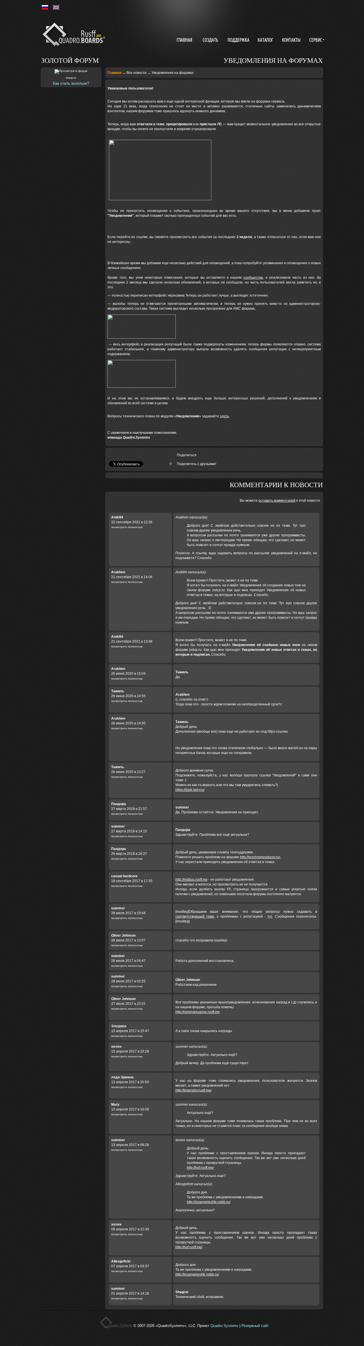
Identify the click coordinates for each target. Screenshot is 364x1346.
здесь (224, 416)
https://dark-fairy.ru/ (189, 790)
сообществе (253, 278)
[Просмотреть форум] (71, 71)
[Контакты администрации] (292, 40)
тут (269, 916)
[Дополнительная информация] (316, 40)
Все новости (136, 73)
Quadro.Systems (224, 1326)
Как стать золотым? (71, 83)
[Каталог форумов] (266, 40)
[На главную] (75, 35)
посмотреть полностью (127, 527)
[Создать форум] (211, 40)
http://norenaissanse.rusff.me (197, 1012)
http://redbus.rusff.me (191, 880)
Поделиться (187, 455)
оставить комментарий (276, 501)
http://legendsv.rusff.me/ (193, 1090)
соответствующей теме (194, 916)
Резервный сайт (255, 1326)
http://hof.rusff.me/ (200, 1168)
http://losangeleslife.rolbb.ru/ (208, 1202)
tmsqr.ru (71, 77)
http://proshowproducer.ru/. (260, 857)
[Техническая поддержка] (239, 40)
